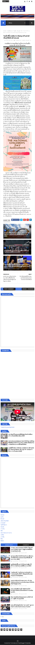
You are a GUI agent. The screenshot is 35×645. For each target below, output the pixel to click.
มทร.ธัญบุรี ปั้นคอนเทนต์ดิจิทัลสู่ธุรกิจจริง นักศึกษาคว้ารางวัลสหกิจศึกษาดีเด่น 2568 (20, 435)
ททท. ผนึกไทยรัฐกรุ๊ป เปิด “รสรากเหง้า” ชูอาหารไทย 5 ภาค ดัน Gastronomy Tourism (22, 606)
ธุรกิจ (2, 517)
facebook (30, 289)
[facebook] (27, 1)
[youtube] (25, 1)
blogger (18, 289)
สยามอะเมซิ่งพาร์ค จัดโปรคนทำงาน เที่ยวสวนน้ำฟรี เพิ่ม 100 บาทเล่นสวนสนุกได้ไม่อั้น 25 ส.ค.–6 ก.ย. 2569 (16, 234)
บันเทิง (2, 527)
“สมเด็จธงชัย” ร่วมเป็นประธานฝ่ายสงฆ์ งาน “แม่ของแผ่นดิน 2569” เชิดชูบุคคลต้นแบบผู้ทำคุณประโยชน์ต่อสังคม (17, 266)
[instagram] (32, 1)
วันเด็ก (14, 31)
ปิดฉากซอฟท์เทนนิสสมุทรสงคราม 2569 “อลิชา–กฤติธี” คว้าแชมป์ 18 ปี (22, 598)
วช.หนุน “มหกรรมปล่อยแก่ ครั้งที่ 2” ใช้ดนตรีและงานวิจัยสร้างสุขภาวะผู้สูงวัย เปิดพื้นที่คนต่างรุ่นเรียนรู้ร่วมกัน (21, 549)
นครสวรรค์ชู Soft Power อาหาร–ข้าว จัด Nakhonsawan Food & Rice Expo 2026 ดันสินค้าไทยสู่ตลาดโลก (22, 582)
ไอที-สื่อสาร (4, 525)
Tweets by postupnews (7, 427)
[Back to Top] (18, 641)
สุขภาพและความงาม (6, 533)
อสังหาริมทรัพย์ (4, 521)
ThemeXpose (13, 643)
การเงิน (3, 529)
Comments (26, 545)
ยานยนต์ (3, 523)
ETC (3, 616)
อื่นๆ (2, 539)
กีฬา (2, 531)
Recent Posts (9, 545)
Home (4, 31)
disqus (24, 289)
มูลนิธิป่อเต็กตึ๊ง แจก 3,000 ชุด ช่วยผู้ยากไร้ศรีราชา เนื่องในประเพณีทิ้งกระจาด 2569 (16, 251)
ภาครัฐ (2, 537)
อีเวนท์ (18, 31)
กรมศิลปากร (10, 31)
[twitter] (29, 1)
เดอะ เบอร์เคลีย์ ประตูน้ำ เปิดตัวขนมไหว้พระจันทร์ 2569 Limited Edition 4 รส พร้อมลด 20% (22, 590)
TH (21, 31)
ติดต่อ (2, 541)
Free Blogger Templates (24, 643)
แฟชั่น (2, 535)
